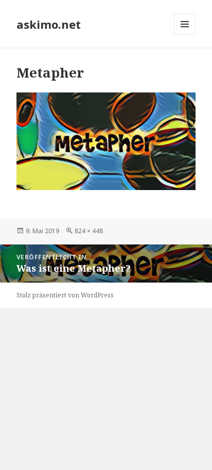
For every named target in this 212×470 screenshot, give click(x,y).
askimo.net (48, 24)
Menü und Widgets (185, 34)
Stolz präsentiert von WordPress (65, 295)
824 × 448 (89, 231)
